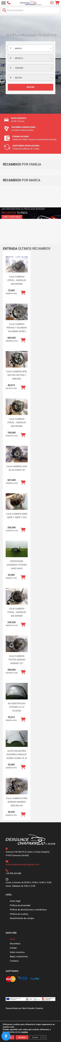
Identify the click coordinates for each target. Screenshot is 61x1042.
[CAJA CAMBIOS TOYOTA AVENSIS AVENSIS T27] (17, 644)
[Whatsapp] (52, 3)
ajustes (24, 1032)
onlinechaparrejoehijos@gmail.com (22, 864)
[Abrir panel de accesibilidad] (5, 1036)
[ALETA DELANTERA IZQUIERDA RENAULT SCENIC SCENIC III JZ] (17, 738)
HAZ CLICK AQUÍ (12, 216)
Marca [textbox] (18, 48)
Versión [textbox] (19, 68)
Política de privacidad (20, 905)
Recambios (15, 943)
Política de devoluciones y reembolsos (28, 909)
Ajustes (35, 1037)
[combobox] (30, 48)
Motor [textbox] (18, 78)
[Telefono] (9, 3)
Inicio (12, 939)
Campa (13, 948)
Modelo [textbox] (19, 58)
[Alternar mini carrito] (57, 3)
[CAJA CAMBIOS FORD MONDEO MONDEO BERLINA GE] (17, 786)
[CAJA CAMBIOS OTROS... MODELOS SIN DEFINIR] (17, 264)
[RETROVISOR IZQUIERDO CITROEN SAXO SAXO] (17, 549)
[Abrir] (3, 3)
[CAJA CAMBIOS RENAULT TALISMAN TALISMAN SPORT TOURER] (17, 312)
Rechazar (22, 1037)
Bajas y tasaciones (19, 956)
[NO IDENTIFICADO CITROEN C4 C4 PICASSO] (17, 691)
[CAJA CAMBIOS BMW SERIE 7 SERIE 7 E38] (17, 501)
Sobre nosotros (17, 952)
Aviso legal (15, 901)
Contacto (14, 961)
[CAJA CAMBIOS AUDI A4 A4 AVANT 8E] (17, 454)
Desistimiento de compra (22, 918)
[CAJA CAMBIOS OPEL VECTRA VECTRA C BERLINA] (17, 359)
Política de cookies (19, 914)
